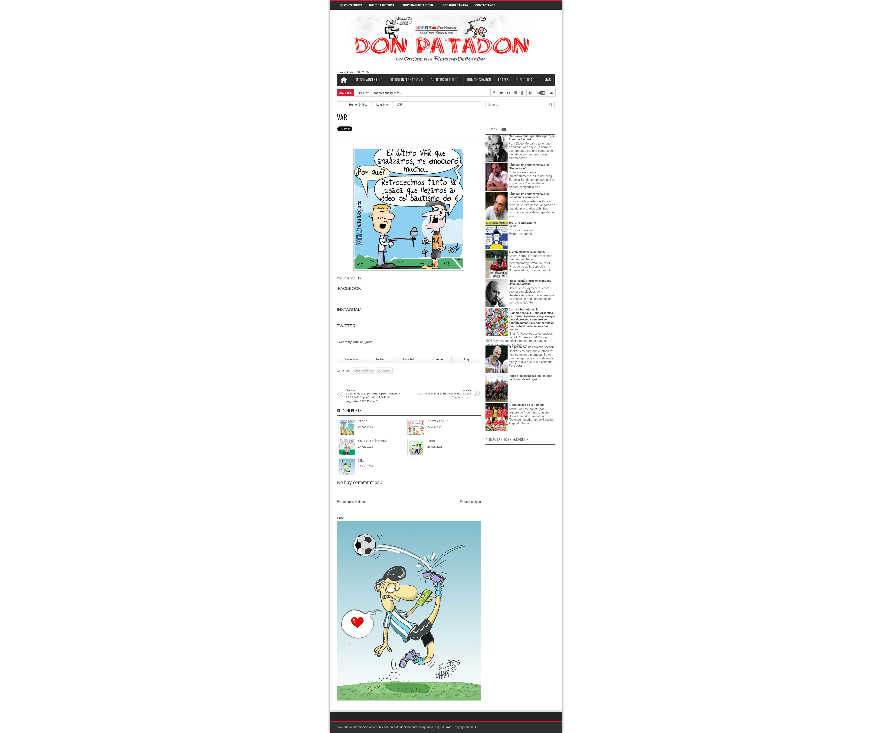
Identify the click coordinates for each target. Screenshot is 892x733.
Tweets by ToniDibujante (355, 342)
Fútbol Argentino (368, 80)
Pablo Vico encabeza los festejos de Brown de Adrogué (530, 377)
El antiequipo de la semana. (527, 251)
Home (344, 80)
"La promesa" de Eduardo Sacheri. (532, 347)
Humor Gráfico (479, 80)
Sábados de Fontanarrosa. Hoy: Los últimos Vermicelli (530, 195)
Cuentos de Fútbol (445, 80)
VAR (342, 117)
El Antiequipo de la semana (526, 405)
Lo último (382, 104)
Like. (341, 518)
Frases (503, 80)
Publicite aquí (526, 80)
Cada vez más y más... (387, 93)
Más (547, 80)
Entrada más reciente (351, 502)
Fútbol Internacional (407, 80)
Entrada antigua (470, 502)
